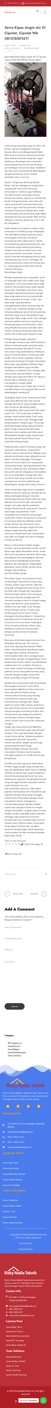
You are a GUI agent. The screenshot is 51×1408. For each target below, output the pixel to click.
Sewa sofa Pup (9, 1217)
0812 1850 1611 (13, 3)
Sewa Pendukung (16, 1052)
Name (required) (13, 927)
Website (9, 949)
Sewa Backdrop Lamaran (14, 1174)
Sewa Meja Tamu (10, 1162)
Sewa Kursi (12, 1046)
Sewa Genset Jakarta (12, 1179)
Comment (10, 961)
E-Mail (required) (13, 938)
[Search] (37, 11)
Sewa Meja (12, 1049)
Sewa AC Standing (11, 1185)
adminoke (26, 45)
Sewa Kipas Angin (31, 48)
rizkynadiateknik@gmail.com (35, 3)
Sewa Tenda (13, 1055)
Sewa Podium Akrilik (12, 1205)
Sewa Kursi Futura (11, 1168)
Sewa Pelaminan (10, 1200)
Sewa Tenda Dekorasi (12, 1222)
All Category (13, 1043)
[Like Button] (9, 51)
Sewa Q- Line (9, 1211)
